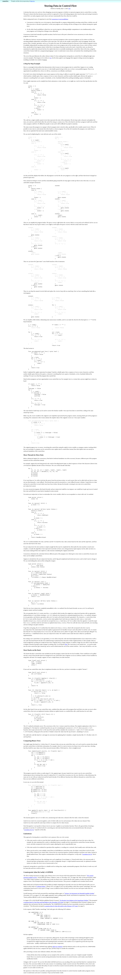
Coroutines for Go (29, 830)
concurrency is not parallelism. (60, 19)
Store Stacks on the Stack (32, 650)
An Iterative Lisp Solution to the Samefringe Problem (74, 900)
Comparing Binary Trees (32, 741)
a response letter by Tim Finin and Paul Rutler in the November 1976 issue (43, 902)
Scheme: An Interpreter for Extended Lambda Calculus (79, 893)
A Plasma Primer (40, 886)
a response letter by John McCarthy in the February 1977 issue (61, 906)
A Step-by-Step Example (31, 64)
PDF (69, 8)
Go (50, 58)
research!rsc (5, 1)
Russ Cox (32, 1)
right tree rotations (57, 946)
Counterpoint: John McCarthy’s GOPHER (38, 872)
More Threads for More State (33, 455)
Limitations (27, 834)
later (66, 644)
